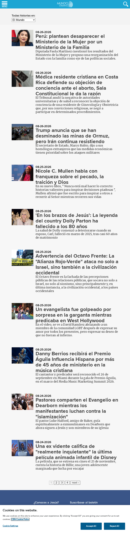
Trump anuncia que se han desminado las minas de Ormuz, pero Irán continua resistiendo (72, 136)
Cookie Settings (10, 526)
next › (75, 482)
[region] (65, 519)
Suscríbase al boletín (84, 502)
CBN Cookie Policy (20, 519)
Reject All (114, 526)
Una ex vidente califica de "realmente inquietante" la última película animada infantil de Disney (76, 451)
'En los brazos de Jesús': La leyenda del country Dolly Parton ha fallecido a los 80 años (77, 220)
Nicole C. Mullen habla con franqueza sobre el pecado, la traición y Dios (70, 176)
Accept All (91, 526)
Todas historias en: (23, 15)
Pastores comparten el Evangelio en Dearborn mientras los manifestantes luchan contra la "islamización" (77, 408)
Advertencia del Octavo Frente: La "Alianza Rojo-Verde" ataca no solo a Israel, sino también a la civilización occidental (77, 264)
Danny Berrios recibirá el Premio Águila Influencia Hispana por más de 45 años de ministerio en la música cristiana (75, 362)
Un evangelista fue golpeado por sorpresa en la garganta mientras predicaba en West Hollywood (74, 315)
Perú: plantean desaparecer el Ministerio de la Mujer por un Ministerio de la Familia (70, 41)
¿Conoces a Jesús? (46, 502)
